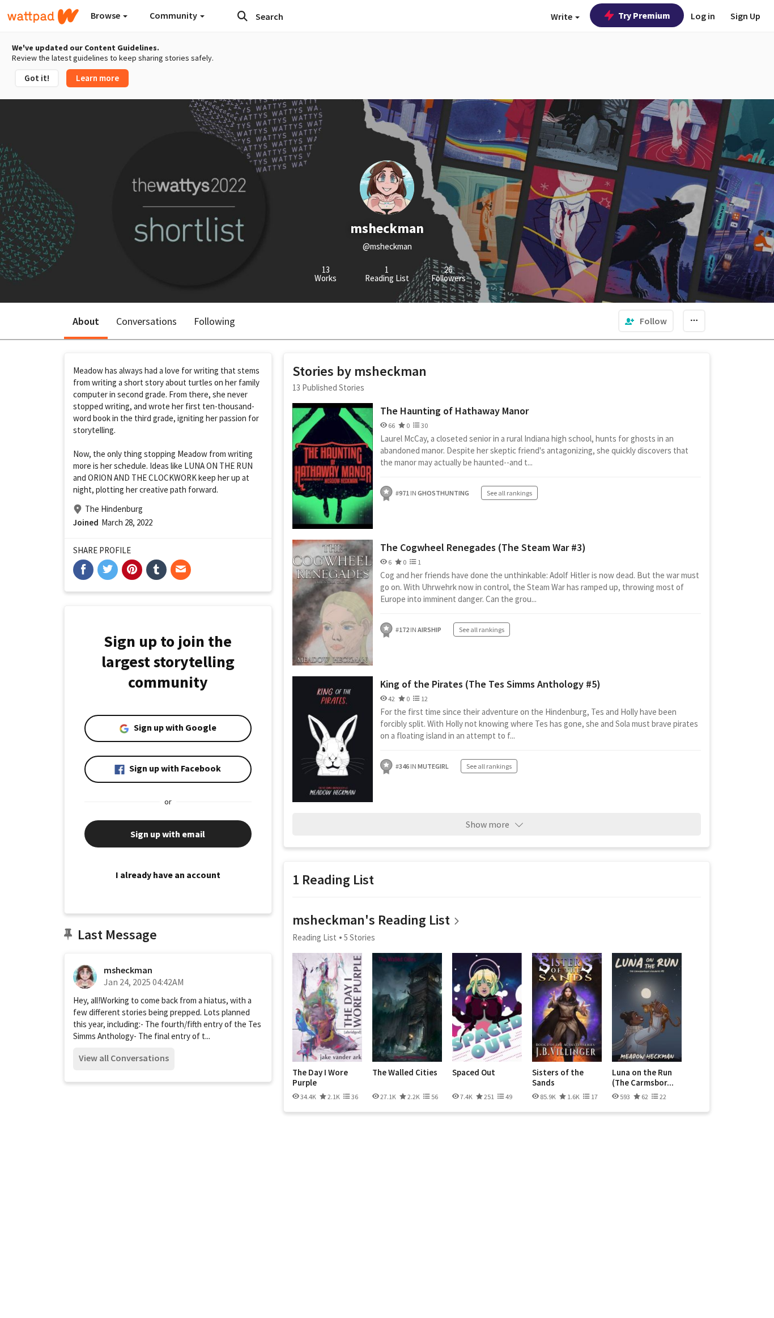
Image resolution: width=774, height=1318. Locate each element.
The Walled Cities (404, 1072)
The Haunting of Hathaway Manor (454, 410)
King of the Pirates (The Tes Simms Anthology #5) (490, 683)
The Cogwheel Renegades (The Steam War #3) (483, 547)
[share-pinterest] (132, 570)
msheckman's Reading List (371, 920)
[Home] (43, 16)
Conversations (146, 321)
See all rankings (509, 493)
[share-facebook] (83, 570)
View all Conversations (124, 1057)
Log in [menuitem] (703, 16)
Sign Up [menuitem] (745, 16)
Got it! (36, 78)
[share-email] (181, 570)
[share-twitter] (107, 570)
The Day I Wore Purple (320, 1077)
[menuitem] (646, 321)
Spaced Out (473, 1072)
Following (214, 321)
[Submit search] (242, 16)
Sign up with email (167, 834)
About (86, 321)
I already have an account (168, 874)
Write (562, 16)
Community (174, 15)
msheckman (128, 970)
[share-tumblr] (156, 570)
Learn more (97, 78)
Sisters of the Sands (558, 1077)
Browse (106, 15)
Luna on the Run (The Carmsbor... (643, 1077)
